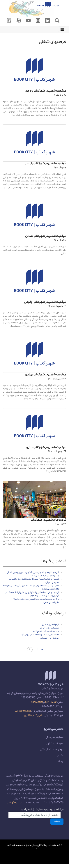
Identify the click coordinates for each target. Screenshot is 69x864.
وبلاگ (59, 761)
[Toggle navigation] (62, 29)
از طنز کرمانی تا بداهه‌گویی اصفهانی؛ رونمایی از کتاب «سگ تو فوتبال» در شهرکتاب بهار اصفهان (32, 594)
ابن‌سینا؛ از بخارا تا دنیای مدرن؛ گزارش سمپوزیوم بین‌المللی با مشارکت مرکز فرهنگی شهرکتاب (32, 574)
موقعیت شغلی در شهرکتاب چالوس (45, 302)
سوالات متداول (54, 744)
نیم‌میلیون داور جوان (49, 628)
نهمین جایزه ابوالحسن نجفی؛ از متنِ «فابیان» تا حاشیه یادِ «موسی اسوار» (34, 581)
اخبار (60, 755)
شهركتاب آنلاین (33, 716)
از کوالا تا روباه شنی (50, 625)
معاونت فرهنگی (54, 738)
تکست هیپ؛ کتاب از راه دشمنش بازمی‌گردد (39, 635)
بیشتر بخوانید (15, 803)
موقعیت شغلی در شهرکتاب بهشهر (45, 375)
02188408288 (23, 711)
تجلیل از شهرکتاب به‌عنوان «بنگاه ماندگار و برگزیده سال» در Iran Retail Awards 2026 (31, 587)
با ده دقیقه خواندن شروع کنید (46, 631)
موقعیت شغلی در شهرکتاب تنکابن (45, 236)
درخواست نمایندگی (51, 750)
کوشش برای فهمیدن (49, 638)
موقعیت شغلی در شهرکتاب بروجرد (45, 91)
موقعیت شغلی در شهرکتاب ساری (46, 447)
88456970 (37, 702)
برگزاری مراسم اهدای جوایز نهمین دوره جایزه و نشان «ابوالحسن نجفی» (36, 601)
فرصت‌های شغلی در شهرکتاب (48, 520)
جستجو (57, 821)
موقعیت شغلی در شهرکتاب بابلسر (46, 164)
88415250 (51, 702)
